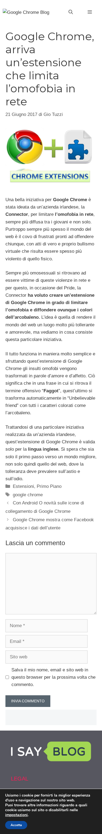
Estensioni (23, 486)
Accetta (16, 825)
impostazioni (16, 815)
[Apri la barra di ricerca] (70, 12)
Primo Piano (49, 486)
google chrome (28, 494)
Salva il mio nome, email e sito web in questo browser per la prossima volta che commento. (53, 677)
